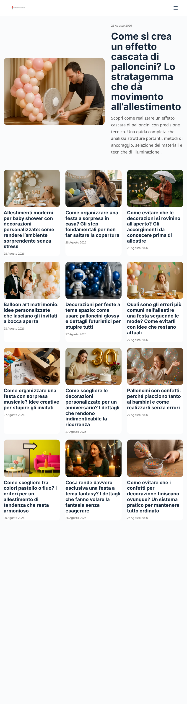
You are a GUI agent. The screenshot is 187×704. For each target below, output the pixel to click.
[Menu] (176, 8)
